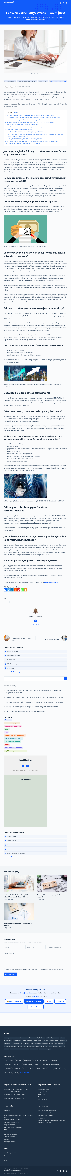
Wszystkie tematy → (45, 1049)
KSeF (6, 602)
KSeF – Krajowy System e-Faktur (13, 738)
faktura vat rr (63, 1040)
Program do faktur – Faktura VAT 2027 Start (16, 1089)
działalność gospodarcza (12, 1064)
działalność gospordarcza (52, 1038)
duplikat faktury (41, 1038)
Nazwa (7, 947)
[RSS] (66, 1171)
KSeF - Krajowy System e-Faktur (48, 17)
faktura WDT (7, 1043)
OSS (49, 1068)
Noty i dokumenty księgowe (12, 741)
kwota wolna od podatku (10, 1046)
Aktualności (8, 720)
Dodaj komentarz (10, 953)
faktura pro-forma (54, 1040)
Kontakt (6, 1160)
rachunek (6, 1049)
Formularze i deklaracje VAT (11, 1122)
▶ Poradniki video (35, 1007)
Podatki (7, 744)
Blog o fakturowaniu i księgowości (28, 17)
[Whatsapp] (22, 589)
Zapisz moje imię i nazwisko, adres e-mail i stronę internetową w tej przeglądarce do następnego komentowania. (34, 969)
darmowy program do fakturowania (12, 1038)
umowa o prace (34, 1049)
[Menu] (66, 3)
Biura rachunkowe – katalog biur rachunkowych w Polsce (18, 1116)
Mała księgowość (42, 1099)
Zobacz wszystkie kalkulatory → (12, 672)
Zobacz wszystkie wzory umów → (13, 857)
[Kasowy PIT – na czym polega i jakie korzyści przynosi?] (52, 883)
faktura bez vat (7, 1040)
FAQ (5, 1155)
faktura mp (45, 1040)
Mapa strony (41, 1118)
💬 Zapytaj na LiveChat (33, 1001)
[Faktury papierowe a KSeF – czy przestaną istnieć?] (19, 911)
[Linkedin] (12, 589)
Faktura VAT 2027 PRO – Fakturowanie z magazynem (15, 1095)
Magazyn (40, 1097)
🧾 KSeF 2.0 (60, 1001)
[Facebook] (5, 589)
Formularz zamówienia (10, 1134)
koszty (32, 1068)
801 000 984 (35, 997)
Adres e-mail (31, 947)
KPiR (16, 1072)
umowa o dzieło (24, 1049)
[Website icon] (35, 621)
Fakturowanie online (43, 1089)
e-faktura (8, 1068)
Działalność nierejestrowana (13, 726)
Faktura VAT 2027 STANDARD (12, 1092)
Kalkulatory (7, 1110)
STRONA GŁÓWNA (12, 17)
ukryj (15, 112)
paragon (57, 1068)
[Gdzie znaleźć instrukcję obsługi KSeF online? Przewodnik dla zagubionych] (19, 883)
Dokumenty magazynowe (12, 723)
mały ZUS (20, 1046)
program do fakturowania (51, 1064)
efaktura (62, 1038)
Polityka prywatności (9, 1141)
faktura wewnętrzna (17, 1043)
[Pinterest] (18, 589)
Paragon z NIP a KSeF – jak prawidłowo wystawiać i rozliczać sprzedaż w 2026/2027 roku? (36, 697)
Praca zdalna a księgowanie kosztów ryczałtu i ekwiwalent (25, 711)
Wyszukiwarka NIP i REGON (46, 1115)
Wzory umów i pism (9, 1125)
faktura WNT (27, 1043)
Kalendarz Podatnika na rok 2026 (13, 1119)
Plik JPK (51, 1043)
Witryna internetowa (55, 947)
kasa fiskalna (41, 1068)
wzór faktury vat (17, 1040)
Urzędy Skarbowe (9, 1113)
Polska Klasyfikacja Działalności (13, 747)
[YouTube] (63, 1171)
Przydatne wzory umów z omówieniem (15, 751)
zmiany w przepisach (41, 1060)
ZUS (26, 1068)
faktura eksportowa (27, 1040)
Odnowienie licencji (9, 1136)
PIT (64, 1068)
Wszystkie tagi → (26, 1072)
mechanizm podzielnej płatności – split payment (35, 1046)
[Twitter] (8, 589)
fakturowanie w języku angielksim (39, 1043)
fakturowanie (27, 1064)
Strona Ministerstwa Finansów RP (47, 1113)
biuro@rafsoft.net (26, 993)
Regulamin (7, 1139)
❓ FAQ (49, 1001)
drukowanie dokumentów (29, 1038)
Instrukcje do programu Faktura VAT (15, 735)
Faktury (7, 729)
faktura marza (37, 1040)
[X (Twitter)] (60, 1171)
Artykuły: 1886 (35, 624)
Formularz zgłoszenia (10, 1153)
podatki (18, 1060)
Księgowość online (43, 1092)
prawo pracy (18, 1068)
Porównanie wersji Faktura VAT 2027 (14, 1098)
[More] (25, 589)
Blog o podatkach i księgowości (13, 1127)
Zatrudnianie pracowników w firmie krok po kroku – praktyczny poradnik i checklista (34, 702)
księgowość (28, 1060)
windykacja (8, 1072)
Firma (6, 732)
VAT (6, 1060)
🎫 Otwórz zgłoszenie (14, 1001)
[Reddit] (15, 589)
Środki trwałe (41, 1094)
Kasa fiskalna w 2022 (60, 1043)
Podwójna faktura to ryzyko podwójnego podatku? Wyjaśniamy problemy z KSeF (33, 707)
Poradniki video (8, 1158)
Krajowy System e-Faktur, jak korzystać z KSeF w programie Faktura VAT (51, 1121)
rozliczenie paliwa (15, 1049)
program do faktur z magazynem (57, 1046)
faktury (37, 1064)
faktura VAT (54, 1060)
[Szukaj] (60, 3)
